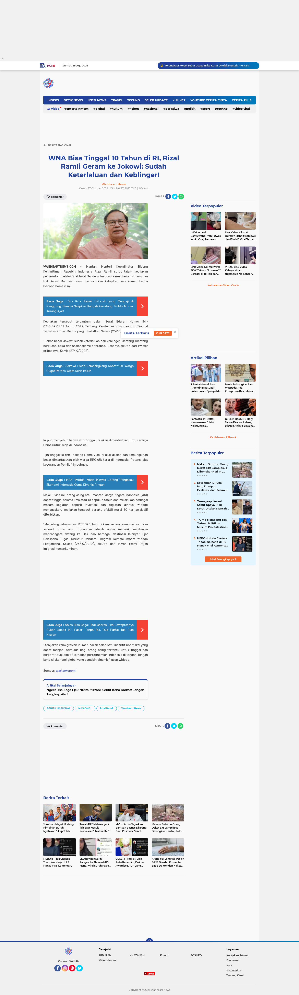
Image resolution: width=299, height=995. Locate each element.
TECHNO (133, 100)
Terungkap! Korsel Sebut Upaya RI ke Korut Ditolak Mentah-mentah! (207, 65)
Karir (229, 965)
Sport (206, 109)
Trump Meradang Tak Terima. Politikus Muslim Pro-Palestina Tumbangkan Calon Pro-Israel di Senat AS (212, 523)
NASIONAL (152, 109)
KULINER (179, 100)
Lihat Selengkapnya (222, 559)
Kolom (134, 109)
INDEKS (53, 100)
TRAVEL (116, 100)
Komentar (56, 196)
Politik (190, 109)
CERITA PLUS (241, 100)
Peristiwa (172, 109)
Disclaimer (232, 960)
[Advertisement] (149, 28)
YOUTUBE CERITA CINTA (208, 100)
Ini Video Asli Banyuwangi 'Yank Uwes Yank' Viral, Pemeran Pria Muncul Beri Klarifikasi (206, 236)
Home (51, 65)
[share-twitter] (175, 196)
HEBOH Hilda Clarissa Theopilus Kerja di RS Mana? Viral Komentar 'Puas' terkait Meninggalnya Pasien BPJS (212, 542)
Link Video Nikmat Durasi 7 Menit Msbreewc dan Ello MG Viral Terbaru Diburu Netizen (240, 236)
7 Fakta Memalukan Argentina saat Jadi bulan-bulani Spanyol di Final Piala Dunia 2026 (205, 388)
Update (163, 333)
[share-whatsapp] (181, 196)
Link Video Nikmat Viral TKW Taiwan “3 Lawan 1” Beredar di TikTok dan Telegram (205, 270)
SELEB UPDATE (156, 100)
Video (55, 109)
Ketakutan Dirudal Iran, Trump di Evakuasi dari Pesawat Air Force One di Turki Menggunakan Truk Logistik (212, 486)
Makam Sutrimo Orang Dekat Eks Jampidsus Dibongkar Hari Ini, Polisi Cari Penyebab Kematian (212, 468)
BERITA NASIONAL (58, 708)
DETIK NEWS (73, 100)
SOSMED (196, 955)
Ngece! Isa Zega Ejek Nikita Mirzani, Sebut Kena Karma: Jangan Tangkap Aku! (95, 692)
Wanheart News (131, 708)
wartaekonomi (66, 670)
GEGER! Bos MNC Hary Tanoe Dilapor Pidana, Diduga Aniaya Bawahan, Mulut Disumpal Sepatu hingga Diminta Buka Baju (240, 422)
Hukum (117, 109)
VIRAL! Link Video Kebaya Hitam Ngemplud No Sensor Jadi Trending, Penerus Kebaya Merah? (239, 270)
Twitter (81, 973)
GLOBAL (100, 109)
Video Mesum (107, 960)
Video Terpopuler (207, 206)
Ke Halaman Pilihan (222, 437)
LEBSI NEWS (97, 100)
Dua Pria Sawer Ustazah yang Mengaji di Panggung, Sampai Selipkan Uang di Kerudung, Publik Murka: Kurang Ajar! (90, 306)
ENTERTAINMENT (77, 109)
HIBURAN (105, 955)
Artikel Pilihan (204, 358)
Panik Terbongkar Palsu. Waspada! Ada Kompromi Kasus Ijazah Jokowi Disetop (240, 388)
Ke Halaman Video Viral (222, 285)
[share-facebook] (168, 196)
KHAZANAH (137, 955)
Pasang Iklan (234, 970)
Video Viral (242, 109)
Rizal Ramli (106, 708)
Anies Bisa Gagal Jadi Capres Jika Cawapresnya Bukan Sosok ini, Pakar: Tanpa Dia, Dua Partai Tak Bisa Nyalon (90, 630)
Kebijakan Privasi (237, 955)
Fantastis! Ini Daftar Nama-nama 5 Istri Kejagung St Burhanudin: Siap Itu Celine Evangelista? (203, 422)
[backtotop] (149, 941)
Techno (222, 109)
